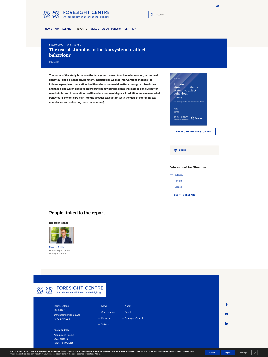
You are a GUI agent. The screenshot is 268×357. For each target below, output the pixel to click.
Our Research (64, 28)
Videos (94, 28)
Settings (243, 352)
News (48, 28)
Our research (108, 312)
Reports (81, 28)
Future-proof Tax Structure (65, 44)
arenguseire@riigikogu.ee (67, 314)
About (128, 306)
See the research (185, 195)
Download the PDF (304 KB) (192, 131)
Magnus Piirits (56, 247)
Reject (227, 352)
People (178, 180)
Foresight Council (134, 318)
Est (217, 6)
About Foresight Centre (118, 28)
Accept (212, 352)
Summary (54, 62)
